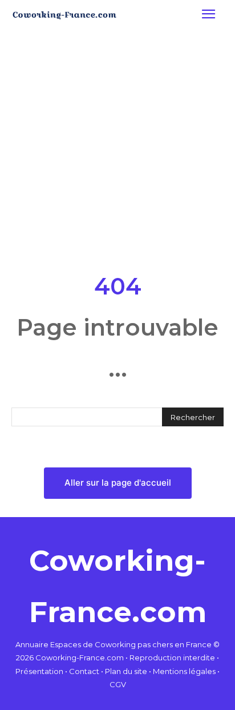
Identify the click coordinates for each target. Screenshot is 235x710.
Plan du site (126, 671)
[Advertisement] (117, 148)
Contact (84, 671)
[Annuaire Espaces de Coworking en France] (64, 15)
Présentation (39, 671)
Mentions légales (184, 671)
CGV (118, 684)
